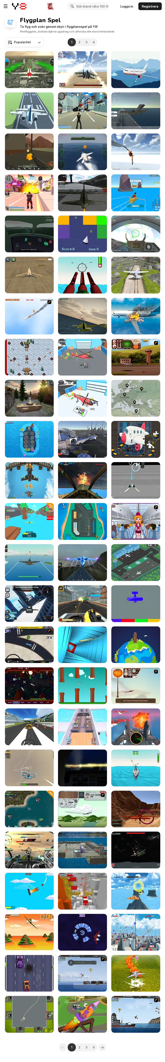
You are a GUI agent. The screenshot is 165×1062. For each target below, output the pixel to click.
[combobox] (24, 42)
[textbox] (24, 42)
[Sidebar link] (5, 6)
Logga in (126, 6)
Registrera (150, 6)
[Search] (71, 6)
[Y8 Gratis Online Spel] (19, 6)
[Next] (102, 1047)
